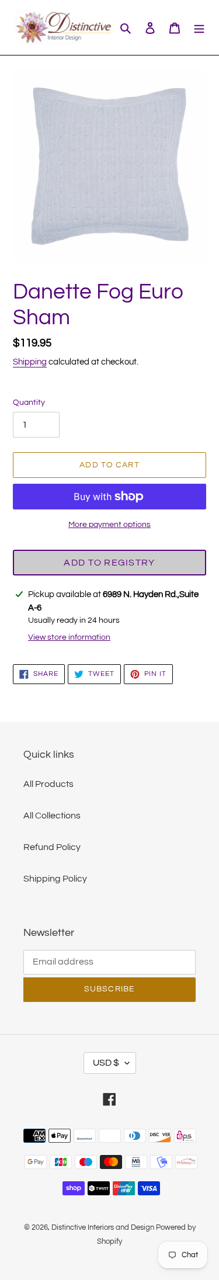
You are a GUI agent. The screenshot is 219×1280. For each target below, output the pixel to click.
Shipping (30, 362)
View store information (69, 637)
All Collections (52, 815)
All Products (48, 784)
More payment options (109, 525)
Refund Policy (52, 847)
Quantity (29, 402)
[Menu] (199, 27)
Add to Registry (109, 562)
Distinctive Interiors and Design (102, 1227)
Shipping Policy (55, 878)
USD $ (106, 1062)
